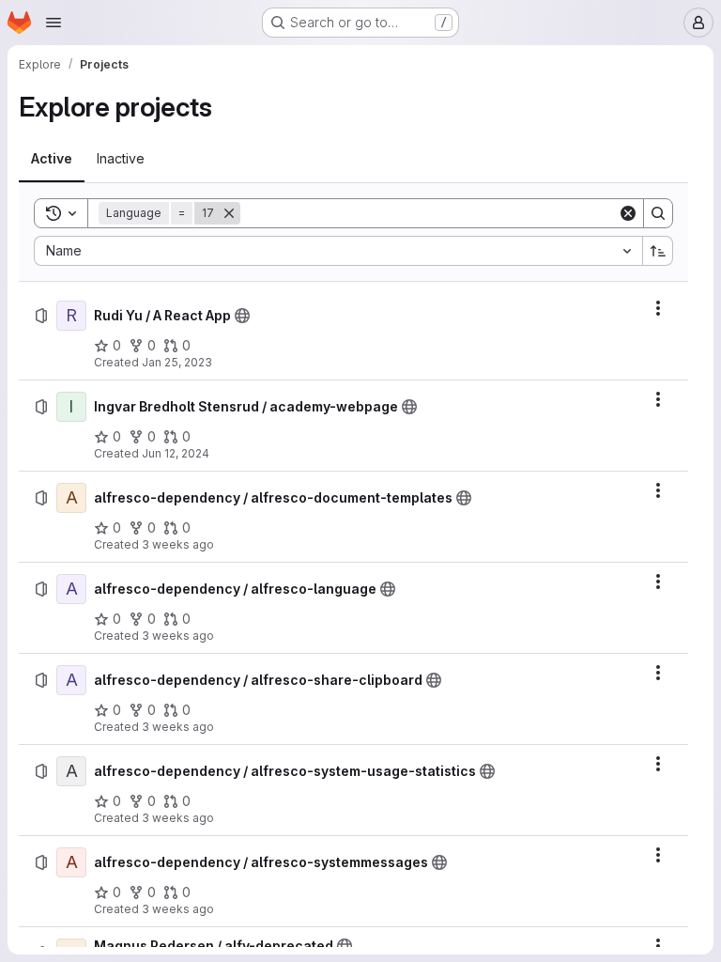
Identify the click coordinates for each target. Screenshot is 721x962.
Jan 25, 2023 (177, 362)
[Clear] (628, 213)
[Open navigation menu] (53, 23)
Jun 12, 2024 (175, 453)
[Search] (658, 213)
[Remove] (229, 213)
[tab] (51, 158)
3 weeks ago (178, 544)
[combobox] (338, 251)
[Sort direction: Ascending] (658, 251)
